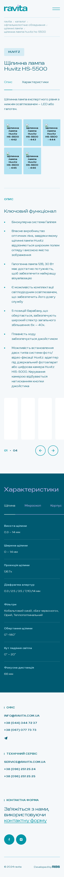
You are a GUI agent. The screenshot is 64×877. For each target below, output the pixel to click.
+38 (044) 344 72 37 (20, 723)
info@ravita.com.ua (22, 716)
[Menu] (56, 8)
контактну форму (25, 820)
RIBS (56, 867)
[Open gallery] (13, 132)
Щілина (9, 505)
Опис (8, 82)
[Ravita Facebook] (9, 839)
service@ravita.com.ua (25, 762)
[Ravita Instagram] (21, 839)
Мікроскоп (33, 505)
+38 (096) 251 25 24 (20, 769)
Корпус (56, 505)
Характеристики (35, 82)
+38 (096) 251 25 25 (19, 776)
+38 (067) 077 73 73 (20, 730)
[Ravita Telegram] (6, 738)
